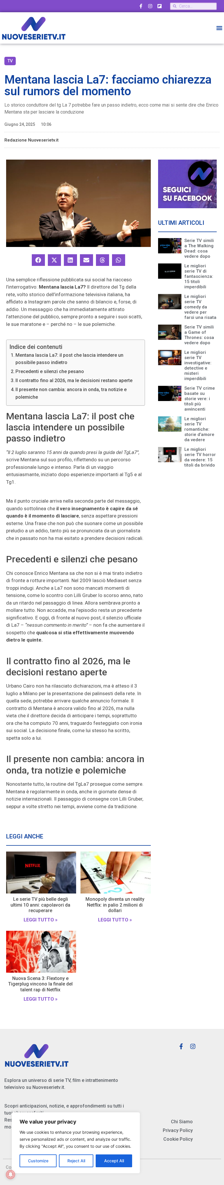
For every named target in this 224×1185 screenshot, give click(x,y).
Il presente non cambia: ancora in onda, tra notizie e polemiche (71, 393)
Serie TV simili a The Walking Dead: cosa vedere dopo (199, 248)
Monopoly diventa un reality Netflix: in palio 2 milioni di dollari (114, 904)
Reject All (76, 1160)
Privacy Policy (178, 1130)
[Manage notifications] (10, 1174)
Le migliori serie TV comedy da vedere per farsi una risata (200, 307)
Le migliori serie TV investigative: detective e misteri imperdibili (197, 365)
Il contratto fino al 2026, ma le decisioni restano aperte (73, 380)
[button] (219, 28)
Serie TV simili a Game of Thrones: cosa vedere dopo (199, 334)
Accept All (114, 1160)
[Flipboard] (159, 6)
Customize (38, 1160)
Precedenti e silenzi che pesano (49, 371)
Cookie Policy (178, 1139)
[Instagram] (150, 6)
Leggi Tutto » (40, 920)
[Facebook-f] (141, 6)
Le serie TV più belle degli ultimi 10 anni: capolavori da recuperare (40, 904)
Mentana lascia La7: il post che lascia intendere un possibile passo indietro (69, 358)
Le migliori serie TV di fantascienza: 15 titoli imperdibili (198, 276)
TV (10, 60)
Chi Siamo (182, 1121)
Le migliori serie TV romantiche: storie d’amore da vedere (199, 429)
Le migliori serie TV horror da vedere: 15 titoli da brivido (200, 457)
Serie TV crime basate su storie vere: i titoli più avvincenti (199, 399)
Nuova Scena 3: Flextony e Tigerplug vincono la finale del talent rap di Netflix (40, 984)
